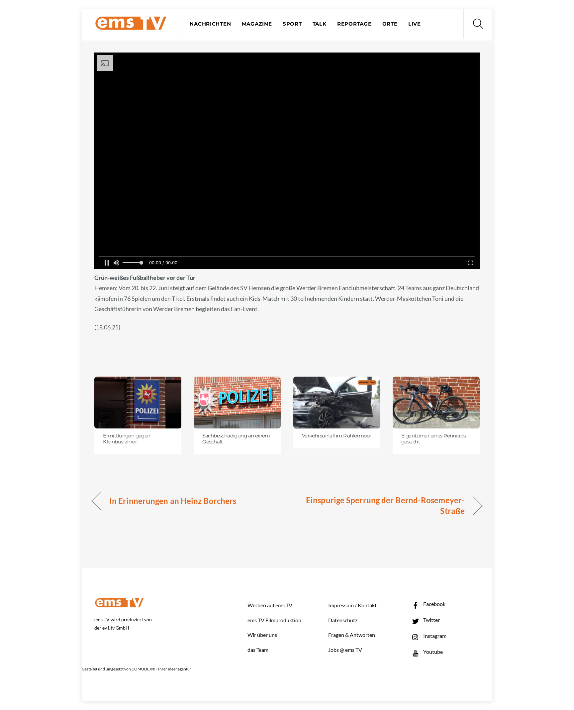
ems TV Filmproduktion (274, 620)
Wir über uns (262, 635)
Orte (390, 24)
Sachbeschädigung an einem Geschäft (236, 439)
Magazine (257, 24)
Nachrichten (210, 24)
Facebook (433, 604)
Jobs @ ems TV (345, 650)
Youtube (432, 652)
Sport (292, 24)
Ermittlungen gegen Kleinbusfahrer (126, 439)
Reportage (354, 24)
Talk (320, 24)
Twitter (431, 620)
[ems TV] (130, 26)
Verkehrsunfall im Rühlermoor (336, 436)
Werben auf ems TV (269, 605)
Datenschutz (342, 620)
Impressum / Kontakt (352, 605)
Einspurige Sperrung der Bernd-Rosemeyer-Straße (382, 505)
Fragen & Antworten (351, 635)
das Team (257, 650)
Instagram (434, 636)
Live (414, 24)
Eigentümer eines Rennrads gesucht (433, 439)
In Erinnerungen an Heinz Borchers (172, 501)
